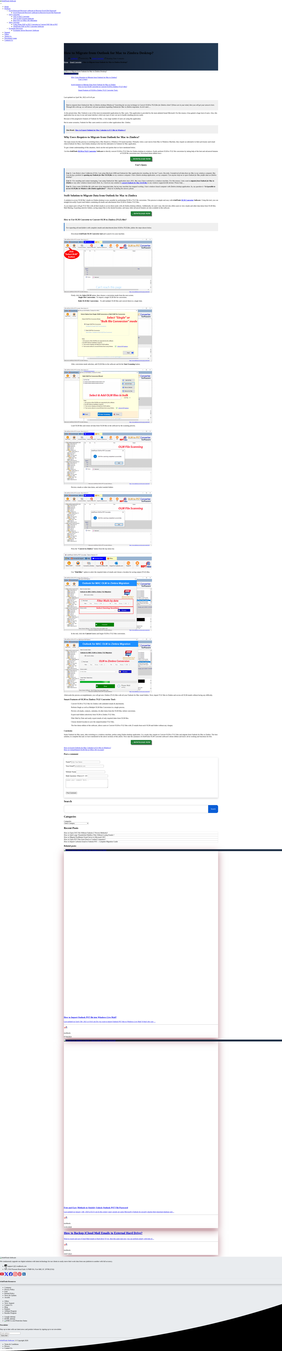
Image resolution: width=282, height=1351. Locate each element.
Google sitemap (9, 1317)
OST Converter (14, 14)
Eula (6, 1291)
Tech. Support (9, 1303)
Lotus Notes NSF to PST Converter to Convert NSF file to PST (35, 24)
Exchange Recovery (16, 28)
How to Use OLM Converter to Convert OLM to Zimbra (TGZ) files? (102, 87)
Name (68, 762)
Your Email (70, 766)
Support (7, 32)
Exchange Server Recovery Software (26, 30)
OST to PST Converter (21, 16)
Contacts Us (8, 40)
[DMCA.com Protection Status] (15, 1321)
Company (7, 1287)
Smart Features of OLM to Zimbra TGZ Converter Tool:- (98, 90)
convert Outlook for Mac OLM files (134, 183)
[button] (71, 74)
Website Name (71, 772)
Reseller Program (10, 1313)
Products (7, 9)
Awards (7, 1297)
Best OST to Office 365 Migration (25, 20)
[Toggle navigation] (1, 3)
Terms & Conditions (11, 1344)
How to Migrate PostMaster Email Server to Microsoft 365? (85, 837)
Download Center (10, 38)
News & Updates (10, 1295)
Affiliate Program (10, 1311)
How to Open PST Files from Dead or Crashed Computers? (85, 839)
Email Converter (98, 58)
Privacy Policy (9, 1289)
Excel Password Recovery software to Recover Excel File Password (32, 11)
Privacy (7, 1346)
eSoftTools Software (7, 1340)
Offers (6, 34)
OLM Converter (187, 200)
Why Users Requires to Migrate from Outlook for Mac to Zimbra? (94, 77)
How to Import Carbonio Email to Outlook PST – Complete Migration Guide (91, 842)
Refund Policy (9, 1293)
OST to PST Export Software (23, 18)
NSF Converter (14, 22)
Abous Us (7, 36)
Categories (67, 821)
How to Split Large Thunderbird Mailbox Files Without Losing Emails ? (89, 835)
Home (6, 7)
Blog (6, 1307)
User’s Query (83, 79)
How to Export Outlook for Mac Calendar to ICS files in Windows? (100, 130)
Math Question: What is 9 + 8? (76, 776)
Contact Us (8, 1305)
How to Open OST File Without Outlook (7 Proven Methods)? (86, 833)
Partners (7, 1309)
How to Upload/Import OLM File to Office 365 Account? (84, 750)
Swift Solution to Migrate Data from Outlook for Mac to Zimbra (93, 85)
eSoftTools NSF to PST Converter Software (28, 26)
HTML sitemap (9, 1319)
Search (213, 809)
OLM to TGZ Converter (87, 151)
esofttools (74, 58)
